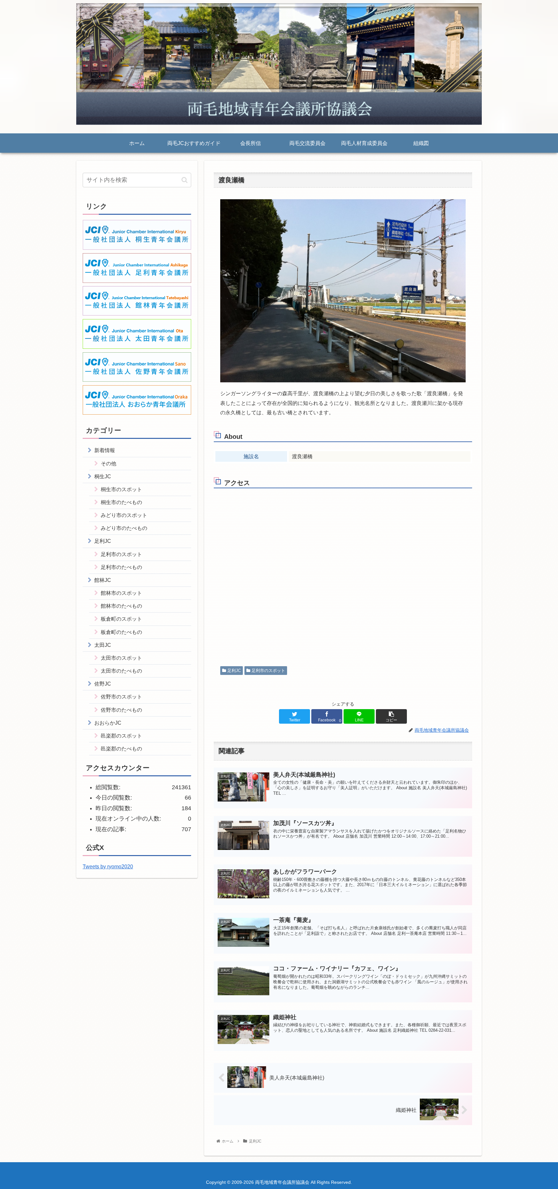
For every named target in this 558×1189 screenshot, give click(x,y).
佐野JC (102, 684)
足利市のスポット (267, 670)
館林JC (102, 580)
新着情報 (104, 450)
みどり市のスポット (124, 515)
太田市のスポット (121, 658)
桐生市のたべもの (121, 502)
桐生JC (102, 476)
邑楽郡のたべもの (121, 748)
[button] (184, 180)
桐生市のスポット (121, 489)
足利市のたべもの (121, 567)
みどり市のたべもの (124, 528)
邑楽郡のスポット (121, 736)
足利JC (233, 670)
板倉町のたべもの (121, 632)
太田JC (102, 645)
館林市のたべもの (121, 606)
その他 (108, 463)
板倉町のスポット (121, 619)
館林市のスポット (121, 593)
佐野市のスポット (121, 696)
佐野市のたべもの (121, 710)
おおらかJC (107, 723)
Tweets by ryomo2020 (108, 866)
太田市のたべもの (121, 671)
